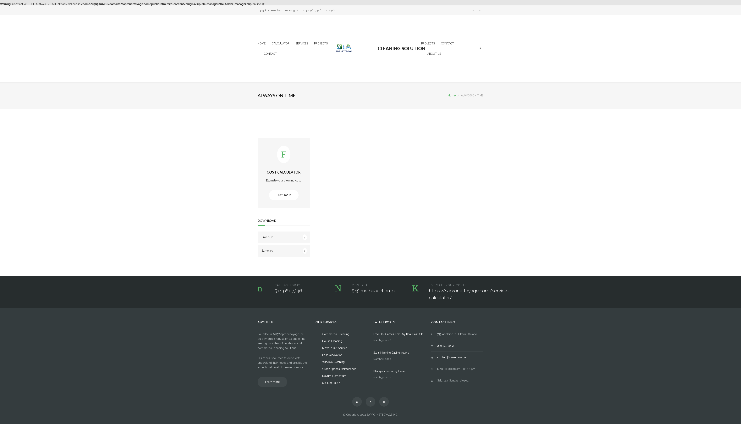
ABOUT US (434, 53)
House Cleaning (332, 341)
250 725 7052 (445, 345)
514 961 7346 (313, 10)
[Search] (480, 48)
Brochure (267, 237)
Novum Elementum (334, 375)
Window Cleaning (333, 362)
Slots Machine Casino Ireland (391, 352)
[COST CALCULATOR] (283, 156)
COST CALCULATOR (284, 172)
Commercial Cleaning (335, 334)
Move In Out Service (334, 348)
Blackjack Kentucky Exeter (389, 371)
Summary (267, 250)
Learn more (284, 195)
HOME (262, 43)
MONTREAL (361, 285)
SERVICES (302, 43)
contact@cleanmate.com (452, 357)
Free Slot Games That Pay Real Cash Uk (398, 334)
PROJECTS (321, 43)
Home (452, 95)
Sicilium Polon (331, 382)
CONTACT (270, 53)
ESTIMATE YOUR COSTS (448, 285)
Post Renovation (332, 355)
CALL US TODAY (287, 285)
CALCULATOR (280, 43)
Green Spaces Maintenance (339, 368)
